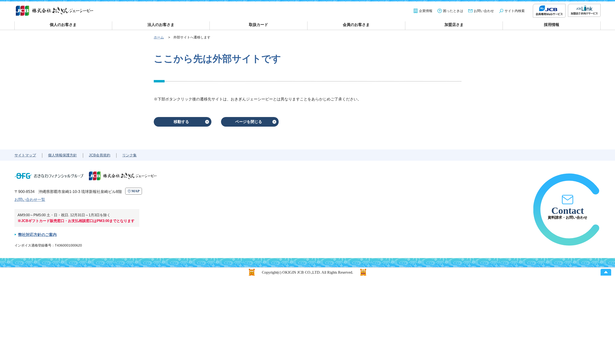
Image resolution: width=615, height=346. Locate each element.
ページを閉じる (248, 122)
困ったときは (453, 11)
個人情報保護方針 (62, 155)
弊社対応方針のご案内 (37, 235)
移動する (181, 122)
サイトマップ (25, 155)
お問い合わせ (484, 11)
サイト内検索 (514, 11)
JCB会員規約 (99, 155)
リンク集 (129, 155)
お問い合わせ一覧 (29, 200)
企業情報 (425, 11)
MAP (135, 191)
